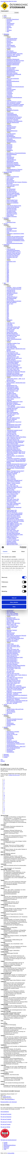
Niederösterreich (10, 23)
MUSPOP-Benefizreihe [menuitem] (12, 333)
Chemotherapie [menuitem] (10, 158)
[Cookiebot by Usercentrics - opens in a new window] (20, 547)
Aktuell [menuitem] (5, 704)
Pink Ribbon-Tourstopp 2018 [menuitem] (13, 681)
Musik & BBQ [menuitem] (10, 411)
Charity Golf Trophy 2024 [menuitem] (13, 645)
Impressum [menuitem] (6, 1147)
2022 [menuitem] (8, 310)
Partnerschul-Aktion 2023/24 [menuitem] (13, 397)
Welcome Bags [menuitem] (10, 299)
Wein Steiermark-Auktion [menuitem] (13, 518)
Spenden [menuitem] (9, 725)
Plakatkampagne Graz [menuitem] (12, 385)
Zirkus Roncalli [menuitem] (10, 634)
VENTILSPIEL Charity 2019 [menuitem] (14, 668)
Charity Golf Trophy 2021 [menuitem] (13, 654)
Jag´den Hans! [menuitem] (10, 610)
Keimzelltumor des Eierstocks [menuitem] (14, 118)
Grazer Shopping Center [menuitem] (12, 352)
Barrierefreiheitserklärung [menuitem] (10, 1145)
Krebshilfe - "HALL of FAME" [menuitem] (14, 287)
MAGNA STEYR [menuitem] (11, 351)
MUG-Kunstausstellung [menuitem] (12, 412)
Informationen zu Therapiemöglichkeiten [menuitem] (16, 153)
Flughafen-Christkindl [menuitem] (12, 473)
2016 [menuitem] (8, 318)
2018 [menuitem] (8, 316)
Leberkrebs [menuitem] (9, 92)
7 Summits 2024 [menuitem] (10, 415)
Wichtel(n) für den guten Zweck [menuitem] (14, 358)
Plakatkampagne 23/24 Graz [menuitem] (13, 426)
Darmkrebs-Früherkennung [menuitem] (13, 63)
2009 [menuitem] (8, 271)
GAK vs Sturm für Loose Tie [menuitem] (13, 438)
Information (6, 755)
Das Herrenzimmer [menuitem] (11, 189)
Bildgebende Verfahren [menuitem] (12, 73)
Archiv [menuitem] (8, 258)
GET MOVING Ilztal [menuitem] (12, 336)
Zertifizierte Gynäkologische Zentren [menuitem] (15, 233)
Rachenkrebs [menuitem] (10, 139)
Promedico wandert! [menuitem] (11, 496)
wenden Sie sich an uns (14, 775)
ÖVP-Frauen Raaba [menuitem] (11, 502)
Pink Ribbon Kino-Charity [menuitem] (13, 435)
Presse (5, 16)
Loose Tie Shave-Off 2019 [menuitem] (13, 662)
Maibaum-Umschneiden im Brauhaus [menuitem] (15, 445)
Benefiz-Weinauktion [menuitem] (12, 527)
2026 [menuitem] (8, 305)
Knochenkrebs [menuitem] (10, 90)
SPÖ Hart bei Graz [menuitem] (11, 488)
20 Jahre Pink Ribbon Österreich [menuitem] (14, 487)
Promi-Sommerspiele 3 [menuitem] (12, 661)
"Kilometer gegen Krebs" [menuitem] (13, 500)
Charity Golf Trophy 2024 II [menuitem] (13, 646)
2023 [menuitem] (8, 309)
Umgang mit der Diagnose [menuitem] (13, 207)
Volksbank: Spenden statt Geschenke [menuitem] (15, 521)
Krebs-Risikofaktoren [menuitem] (12, 52)
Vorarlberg (9, 30)
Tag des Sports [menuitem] (10, 669)
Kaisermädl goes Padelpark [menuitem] (13, 373)
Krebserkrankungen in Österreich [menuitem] (14, 169)
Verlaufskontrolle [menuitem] (11, 69)
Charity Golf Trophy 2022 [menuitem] (13, 649)
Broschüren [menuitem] (9, 229)
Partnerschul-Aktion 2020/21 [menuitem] (13, 515)
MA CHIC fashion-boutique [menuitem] (13, 417)
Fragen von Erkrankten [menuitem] (12, 201)
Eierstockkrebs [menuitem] (10, 113)
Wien (8, 31)
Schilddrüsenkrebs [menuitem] (11, 140)
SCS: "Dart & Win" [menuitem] (11, 484)
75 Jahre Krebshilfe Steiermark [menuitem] (14, 289)
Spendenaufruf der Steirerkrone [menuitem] (14, 507)
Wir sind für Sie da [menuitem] (11, 190)
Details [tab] (14, 551)
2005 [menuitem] (8, 276)
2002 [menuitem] (8, 280)
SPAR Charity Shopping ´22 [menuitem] (13, 472)
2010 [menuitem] (8, 269)
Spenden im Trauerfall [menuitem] (12, 741)
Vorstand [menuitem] (9, 721)
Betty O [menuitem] (8, 423)
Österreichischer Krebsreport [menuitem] (13, 170)
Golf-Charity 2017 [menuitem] (11, 684)
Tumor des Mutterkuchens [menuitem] (13, 122)
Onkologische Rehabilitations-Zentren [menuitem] (15, 240)
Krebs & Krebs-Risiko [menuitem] (12, 38)
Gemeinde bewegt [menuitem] (11, 291)
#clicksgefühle (10, 1153)
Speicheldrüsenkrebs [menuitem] (11, 141)
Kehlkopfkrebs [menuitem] (10, 135)
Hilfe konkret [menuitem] (10, 179)
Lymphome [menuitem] (9, 94)
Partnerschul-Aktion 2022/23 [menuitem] (13, 449)
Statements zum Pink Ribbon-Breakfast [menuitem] (16, 665)
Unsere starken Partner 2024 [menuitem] (13, 427)
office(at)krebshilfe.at (9, 1099)
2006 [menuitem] (8, 275)
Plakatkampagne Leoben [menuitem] (12, 386)
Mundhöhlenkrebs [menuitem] (11, 136)
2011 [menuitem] (8, 268)
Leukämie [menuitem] (9, 80)
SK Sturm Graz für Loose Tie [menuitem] (14, 680)
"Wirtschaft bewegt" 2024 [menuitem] (13, 389)
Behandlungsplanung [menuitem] (12, 154)
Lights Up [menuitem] (9, 340)
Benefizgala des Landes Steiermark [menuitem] (15, 442)
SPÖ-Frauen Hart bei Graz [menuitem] (13, 439)
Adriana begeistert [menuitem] (11, 337)
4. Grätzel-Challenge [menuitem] (11, 538)
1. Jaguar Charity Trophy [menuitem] (12, 626)
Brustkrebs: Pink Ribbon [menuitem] (12, 255)
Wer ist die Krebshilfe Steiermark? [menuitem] (15, 719)
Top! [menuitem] (5, 283)
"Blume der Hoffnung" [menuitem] (12, 297)
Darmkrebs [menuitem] (9, 84)
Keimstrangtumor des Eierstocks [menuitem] (14, 117)
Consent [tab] (5, 551)
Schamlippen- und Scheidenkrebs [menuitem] (14, 121)
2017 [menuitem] (8, 317)
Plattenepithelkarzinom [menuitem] (12, 130)
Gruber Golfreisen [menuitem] (11, 405)
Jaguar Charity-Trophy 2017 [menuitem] (13, 683)
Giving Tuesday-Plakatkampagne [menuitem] (14, 514)
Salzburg (9, 26)
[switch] (24, 582)
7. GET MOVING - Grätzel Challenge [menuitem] (16, 407)
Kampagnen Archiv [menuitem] (11, 261)
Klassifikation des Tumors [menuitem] (13, 70)
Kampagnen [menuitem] (6, 244)
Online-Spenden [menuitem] (10, 733)
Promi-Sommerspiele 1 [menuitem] (12, 658)
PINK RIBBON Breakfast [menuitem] (13, 525)
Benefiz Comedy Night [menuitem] (12, 394)
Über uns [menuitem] (6, 714)
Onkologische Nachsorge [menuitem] (13, 163)
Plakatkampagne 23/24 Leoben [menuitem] (14, 424)
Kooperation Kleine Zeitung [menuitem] (13, 335)
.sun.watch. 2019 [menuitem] (11, 670)
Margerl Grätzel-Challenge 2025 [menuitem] (14, 367)
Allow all (14, 598)
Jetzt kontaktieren (5, 1111)
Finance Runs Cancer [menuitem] (12, 332)
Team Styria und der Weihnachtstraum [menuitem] (16, 466)
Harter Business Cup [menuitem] (11, 409)
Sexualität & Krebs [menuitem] (11, 211)
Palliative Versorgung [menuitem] (12, 216)
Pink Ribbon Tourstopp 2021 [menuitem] (13, 650)
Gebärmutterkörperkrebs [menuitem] (12, 115)
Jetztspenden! (3, 760)
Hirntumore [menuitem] (9, 85)
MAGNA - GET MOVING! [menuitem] (13, 623)
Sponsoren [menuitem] (9, 739)
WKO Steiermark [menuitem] (11, 612)
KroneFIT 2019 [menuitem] (10, 672)
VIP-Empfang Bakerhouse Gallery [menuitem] (15, 534)
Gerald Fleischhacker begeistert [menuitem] (14, 361)
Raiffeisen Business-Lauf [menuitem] (12, 537)
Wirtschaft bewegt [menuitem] (11, 290)
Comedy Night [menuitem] (10, 643)
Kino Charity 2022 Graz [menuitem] (12, 485)
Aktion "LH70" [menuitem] (10, 498)
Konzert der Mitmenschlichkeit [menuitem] (14, 301)
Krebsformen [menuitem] (10, 42)
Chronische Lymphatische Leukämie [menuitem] (15, 104)
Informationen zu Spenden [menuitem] (13, 731)
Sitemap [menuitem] (5, 1143)
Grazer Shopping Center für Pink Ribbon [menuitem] (16, 437)
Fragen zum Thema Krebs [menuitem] (13, 184)
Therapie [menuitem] (9, 44)
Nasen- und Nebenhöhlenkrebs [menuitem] (14, 137)
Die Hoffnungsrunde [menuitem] (11, 298)
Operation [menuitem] (9, 155)
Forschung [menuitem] (6, 217)
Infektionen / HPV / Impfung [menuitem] (13, 55)
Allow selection (14, 602)
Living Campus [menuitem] (10, 399)
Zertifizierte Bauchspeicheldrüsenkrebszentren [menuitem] (15, 242)
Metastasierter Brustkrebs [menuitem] (12, 110)
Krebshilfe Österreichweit (13, 19)
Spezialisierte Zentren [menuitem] (12, 228)
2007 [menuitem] (8, 273)
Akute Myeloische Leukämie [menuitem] (13, 103)
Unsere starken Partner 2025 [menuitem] (13, 370)
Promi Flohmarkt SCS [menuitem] (12, 656)
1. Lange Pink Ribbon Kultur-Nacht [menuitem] (15, 638)
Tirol (8, 28)
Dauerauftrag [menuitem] (10, 735)
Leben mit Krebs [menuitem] (10, 186)
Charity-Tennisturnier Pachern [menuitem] (14, 517)
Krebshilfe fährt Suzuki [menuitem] (12, 408)
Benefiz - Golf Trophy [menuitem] (12, 627)
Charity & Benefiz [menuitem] (11, 711)
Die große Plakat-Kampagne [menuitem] (13, 533)
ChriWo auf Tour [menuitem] (11, 420)
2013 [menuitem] (8, 265)
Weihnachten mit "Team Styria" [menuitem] (14, 421)
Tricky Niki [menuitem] (9, 416)
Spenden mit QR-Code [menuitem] (12, 734)
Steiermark (9, 27)
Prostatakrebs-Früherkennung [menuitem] (13, 62)
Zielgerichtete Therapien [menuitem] (12, 162)
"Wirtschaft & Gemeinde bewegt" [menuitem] (14, 430)
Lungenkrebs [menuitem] (10, 93)
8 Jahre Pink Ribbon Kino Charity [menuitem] (15, 401)
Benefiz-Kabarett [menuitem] (11, 632)
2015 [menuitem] (8, 262)
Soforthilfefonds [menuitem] (10, 751)
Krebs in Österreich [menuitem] (11, 46)
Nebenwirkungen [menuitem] (11, 45)
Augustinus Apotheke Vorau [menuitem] (13, 343)
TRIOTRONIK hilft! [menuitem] (12, 511)
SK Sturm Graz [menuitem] (10, 392)
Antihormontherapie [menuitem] (11, 159)
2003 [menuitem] (8, 279)
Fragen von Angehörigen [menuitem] (12, 202)
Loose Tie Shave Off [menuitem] (11, 434)
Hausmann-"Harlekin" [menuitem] (12, 630)
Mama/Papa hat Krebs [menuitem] (12, 213)
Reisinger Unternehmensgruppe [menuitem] (14, 450)
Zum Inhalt (3, 1)
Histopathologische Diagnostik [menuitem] (14, 74)
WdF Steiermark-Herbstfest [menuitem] (13, 637)
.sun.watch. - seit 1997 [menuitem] (12, 703)
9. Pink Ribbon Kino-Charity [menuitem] (13, 354)
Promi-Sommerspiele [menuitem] (11, 542)
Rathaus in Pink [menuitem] (10, 621)
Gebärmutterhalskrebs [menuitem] (12, 114)
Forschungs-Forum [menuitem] (11, 222)
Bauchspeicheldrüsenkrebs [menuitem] (13, 81)
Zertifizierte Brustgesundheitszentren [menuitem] (15, 239)
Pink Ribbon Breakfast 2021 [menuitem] (13, 652)
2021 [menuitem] (8, 311)
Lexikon (6, 757)
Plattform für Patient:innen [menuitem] (13, 176)
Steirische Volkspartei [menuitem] (12, 419)
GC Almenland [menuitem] (10, 331)
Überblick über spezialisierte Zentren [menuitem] (15, 236)
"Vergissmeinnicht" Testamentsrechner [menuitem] (16, 743)
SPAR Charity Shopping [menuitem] (12, 522)
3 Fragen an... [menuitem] (10, 295)
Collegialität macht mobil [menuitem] (12, 504)
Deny (14, 606)
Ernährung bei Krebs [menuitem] (11, 208)
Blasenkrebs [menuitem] (9, 144)
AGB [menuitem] (5, 1149)
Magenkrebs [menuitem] (9, 96)
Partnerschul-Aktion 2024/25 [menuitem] (13, 365)
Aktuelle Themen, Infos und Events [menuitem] (15, 709)
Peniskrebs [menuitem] (9, 148)
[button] (5, 11)
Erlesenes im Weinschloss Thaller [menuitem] (14, 375)
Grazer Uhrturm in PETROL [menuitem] (13, 481)
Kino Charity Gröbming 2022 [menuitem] (14, 503)
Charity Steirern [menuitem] (10, 620)
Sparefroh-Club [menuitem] (10, 506)
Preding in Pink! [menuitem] (10, 489)
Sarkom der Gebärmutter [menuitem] (12, 119)
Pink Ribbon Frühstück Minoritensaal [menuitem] (15, 441)
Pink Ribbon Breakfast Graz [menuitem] (13, 492)
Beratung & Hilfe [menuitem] (8, 172)
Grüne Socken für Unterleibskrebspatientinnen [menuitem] (13, 249)
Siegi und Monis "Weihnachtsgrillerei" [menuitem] (16, 468)
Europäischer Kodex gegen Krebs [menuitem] (15, 53)
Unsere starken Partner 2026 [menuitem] (13, 327)
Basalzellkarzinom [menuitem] (11, 128)
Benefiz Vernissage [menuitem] (11, 359)
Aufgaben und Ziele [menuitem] (11, 720)
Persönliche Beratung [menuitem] (12, 191)
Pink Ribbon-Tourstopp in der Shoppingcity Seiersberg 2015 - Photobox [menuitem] (17, 698)
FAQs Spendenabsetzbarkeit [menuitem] (13, 747)
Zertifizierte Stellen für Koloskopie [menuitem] (15, 237)
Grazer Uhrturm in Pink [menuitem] (12, 679)
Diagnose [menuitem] (9, 41)
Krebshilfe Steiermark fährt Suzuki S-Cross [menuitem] (17, 464)
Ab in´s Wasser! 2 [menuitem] (11, 477)
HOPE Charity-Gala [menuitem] (11, 624)
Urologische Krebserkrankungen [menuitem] (14, 97)
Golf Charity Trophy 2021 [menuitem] (13, 530)
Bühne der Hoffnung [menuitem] (11, 302)
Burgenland (9, 20)
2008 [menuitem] (8, 272)
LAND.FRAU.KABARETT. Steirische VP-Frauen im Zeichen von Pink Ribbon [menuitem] (16, 459)
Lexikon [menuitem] (9, 48)
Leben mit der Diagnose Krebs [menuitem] (14, 205)
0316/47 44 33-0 (7, 1096)
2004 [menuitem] (8, 277)
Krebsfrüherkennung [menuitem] (11, 39)
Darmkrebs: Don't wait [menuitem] (12, 257)
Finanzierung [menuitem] (10, 750)
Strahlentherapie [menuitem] (10, 157)
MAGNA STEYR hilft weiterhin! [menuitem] (15, 513)
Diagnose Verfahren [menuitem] (11, 67)
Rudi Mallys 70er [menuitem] (11, 475)
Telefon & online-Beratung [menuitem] (13, 193)
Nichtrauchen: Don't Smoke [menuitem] (13, 254)
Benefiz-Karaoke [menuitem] (11, 329)
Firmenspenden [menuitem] (10, 738)
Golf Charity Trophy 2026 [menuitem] (13, 328)
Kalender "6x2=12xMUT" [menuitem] (13, 639)
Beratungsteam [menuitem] (10, 723)
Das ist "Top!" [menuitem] (10, 303)
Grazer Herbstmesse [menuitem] (11, 346)
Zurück (8, 37)
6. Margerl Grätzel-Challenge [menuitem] (13, 446)
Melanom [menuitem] (9, 129)
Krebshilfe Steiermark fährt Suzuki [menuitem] (15, 374)
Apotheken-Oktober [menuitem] (11, 355)
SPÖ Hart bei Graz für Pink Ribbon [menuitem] (15, 519)
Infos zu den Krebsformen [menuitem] (13, 78)
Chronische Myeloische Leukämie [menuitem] (15, 105)
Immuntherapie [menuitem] (10, 161)
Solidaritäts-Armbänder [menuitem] (12, 293)
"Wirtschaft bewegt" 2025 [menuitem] (13, 356)
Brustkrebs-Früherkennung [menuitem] (13, 59)
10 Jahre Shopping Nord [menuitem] (12, 614)
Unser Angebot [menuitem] (10, 178)
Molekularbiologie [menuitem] (11, 71)
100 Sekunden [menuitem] (10, 294)
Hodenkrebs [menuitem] (9, 146)
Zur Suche (14, 1)
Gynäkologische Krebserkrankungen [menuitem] (15, 86)
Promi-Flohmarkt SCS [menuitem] (12, 536)
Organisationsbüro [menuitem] (11, 724)
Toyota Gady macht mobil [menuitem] (13, 540)
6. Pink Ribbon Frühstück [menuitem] (13, 362)
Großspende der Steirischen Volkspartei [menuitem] (16, 371)
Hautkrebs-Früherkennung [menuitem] (13, 64)
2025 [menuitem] (8, 306)
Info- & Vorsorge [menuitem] (11, 710)
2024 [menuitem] (8, 307)
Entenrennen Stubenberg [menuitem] (12, 366)
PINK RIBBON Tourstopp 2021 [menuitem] (14, 523)
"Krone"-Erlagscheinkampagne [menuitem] (14, 339)
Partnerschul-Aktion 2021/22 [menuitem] (13, 491)
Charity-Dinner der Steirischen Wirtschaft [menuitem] (16, 635)
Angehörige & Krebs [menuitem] (12, 212)
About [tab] (23, 551)
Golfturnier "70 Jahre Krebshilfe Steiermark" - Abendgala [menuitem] (14, 693)
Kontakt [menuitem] (5, 1142)
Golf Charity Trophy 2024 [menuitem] (13, 413)
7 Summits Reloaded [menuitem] (11, 431)
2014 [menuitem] (8, 264)
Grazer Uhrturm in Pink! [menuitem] (12, 396)
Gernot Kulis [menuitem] (10, 325)
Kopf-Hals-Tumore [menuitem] (11, 89)
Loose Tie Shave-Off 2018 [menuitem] (13, 673)
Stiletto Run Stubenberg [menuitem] (12, 526)
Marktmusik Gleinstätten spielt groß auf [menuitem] (16, 451)
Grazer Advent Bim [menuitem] (11, 479)
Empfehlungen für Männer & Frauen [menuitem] (15, 60)
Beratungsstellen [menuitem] (10, 180)
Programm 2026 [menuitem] (10, 197)
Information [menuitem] (6, 34)
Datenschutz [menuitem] (6, 1146)
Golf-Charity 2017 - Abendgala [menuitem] (14, 685)
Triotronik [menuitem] (9, 631)
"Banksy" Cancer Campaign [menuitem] (13, 483)
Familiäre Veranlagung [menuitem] (12, 56)
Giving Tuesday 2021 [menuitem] (12, 510)
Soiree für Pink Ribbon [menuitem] (12, 641)
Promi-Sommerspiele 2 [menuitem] (12, 660)
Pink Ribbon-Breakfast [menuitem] (12, 664)
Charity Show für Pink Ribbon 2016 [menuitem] (15, 688)
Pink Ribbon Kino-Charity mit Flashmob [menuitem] (16, 687)
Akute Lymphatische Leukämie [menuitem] (14, 101)
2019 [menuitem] (8, 314)
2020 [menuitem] (8, 313)
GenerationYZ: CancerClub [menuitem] (13, 194)
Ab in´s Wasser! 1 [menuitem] (11, 476)
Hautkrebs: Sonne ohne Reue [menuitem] (13, 253)
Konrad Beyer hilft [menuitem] (11, 617)
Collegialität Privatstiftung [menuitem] (13, 388)
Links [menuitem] (8, 232)
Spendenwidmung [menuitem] (11, 749)
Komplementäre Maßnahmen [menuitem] (13, 165)
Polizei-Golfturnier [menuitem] (11, 529)
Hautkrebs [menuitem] (9, 88)
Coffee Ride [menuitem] (9, 324)
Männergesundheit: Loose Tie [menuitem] (14, 251)
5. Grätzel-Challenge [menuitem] (11, 495)
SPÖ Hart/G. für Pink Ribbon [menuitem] (14, 404)
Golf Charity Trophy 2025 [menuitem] (13, 369)
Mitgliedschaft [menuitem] (10, 737)
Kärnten (8, 22)
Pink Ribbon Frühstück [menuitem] (12, 403)
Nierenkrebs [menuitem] (9, 147)
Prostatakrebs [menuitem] (10, 150)
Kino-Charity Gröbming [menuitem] (12, 613)
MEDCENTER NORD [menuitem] (12, 544)
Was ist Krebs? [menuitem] (10, 51)
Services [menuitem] (6, 223)
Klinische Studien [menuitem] (11, 166)
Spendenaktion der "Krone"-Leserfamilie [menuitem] (16, 465)
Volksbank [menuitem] (9, 400)
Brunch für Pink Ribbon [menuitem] (12, 363)
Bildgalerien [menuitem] (9, 320)
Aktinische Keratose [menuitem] (11, 126)
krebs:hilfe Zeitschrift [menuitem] (12, 230)
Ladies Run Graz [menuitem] (11, 322)
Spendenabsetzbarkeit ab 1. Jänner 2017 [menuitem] (16, 746)
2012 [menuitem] (8, 266)
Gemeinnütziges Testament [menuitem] (13, 742)
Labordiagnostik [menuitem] (10, 75)
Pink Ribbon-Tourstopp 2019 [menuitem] (13, 666)
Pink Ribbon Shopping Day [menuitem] (13, 619)
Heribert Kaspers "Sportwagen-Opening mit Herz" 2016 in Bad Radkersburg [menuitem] (17, 701)
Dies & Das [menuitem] (9, 713)
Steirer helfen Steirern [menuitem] (12, 347)
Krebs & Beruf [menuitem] (10, 215)
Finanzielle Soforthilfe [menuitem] (12, 195)
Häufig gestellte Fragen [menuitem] (12, 200)
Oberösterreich (10, 24)
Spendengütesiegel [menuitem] (11, 745)
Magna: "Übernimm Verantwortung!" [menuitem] (15, 471)
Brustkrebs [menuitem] (9, 82)
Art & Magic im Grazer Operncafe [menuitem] (15, 677)
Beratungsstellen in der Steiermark (9, 1102)
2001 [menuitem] (8, 281)
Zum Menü (9, 1)
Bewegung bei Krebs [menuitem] (12, 209)
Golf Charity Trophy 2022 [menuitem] (13, 499)
